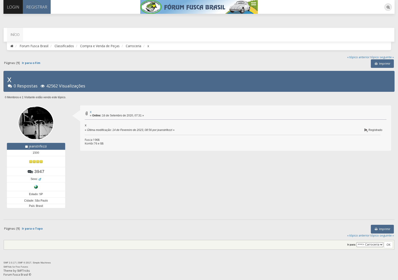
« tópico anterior (358, 57)
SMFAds (7, 267)
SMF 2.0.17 (9, 262)
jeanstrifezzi (38, 146)
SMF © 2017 (24, 262)
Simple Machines (42, 262)
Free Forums (22, 267)
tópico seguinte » (382, 57)
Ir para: (351, 244)
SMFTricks (23, 271)
